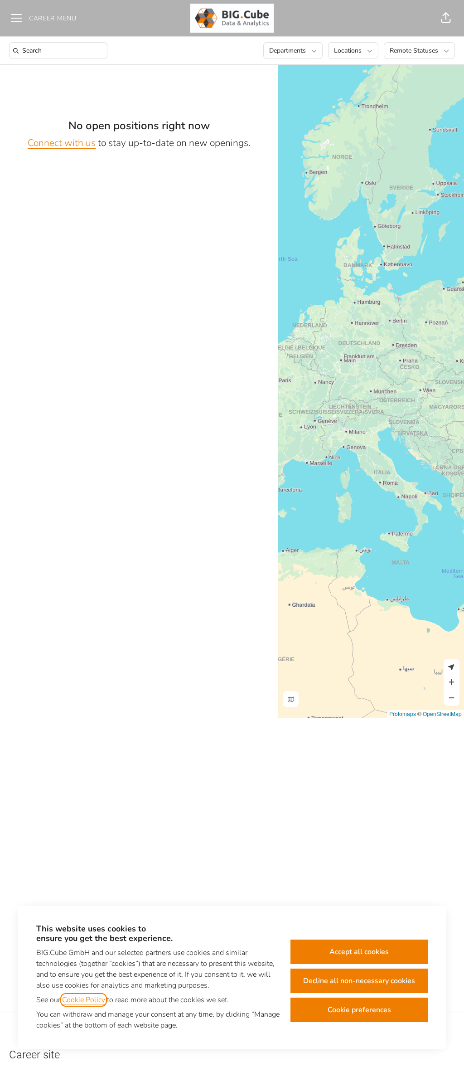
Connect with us (62, 142)
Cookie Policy (83, 1000)
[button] (446, 18)
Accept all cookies (359, 952)
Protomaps (402, 713)
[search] (60, 50)
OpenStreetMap (442, 713)
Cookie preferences (359, 1010)
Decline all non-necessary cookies (359, 981)
